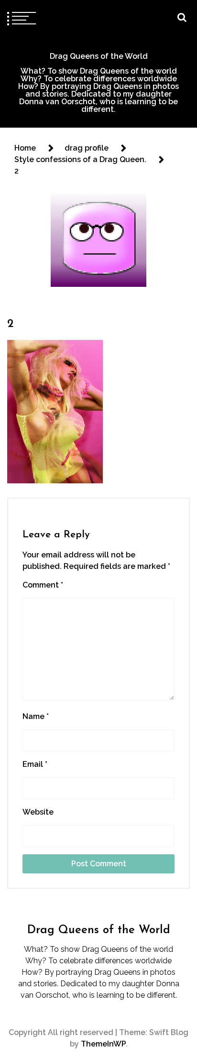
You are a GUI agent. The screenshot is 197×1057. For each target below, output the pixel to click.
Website (38, 812)
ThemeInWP (103, 1043)
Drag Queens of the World (99, 56)
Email (34, 764)
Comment (42, 584)
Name (35, 716)
